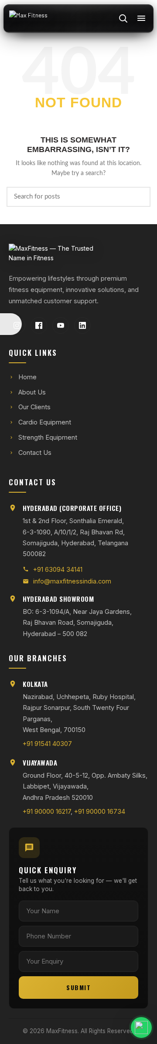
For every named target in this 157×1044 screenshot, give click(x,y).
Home (27, 377)
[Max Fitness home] (28, 18)
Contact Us (34, 452)
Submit (78, 987)
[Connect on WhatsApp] (120, 1027)
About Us (32, 392)
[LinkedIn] (82, 325)
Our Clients (34, 407)
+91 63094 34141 (57, 569)
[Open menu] (141, 18)
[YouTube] (60, 325)
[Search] (123, 18)
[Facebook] (39, 325)
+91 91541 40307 (47, 743)
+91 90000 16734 (99, 811)
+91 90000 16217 (47, 811)
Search (139, 197)
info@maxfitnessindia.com (72, 581)
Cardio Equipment (44, 422)
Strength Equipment (47, 437)
